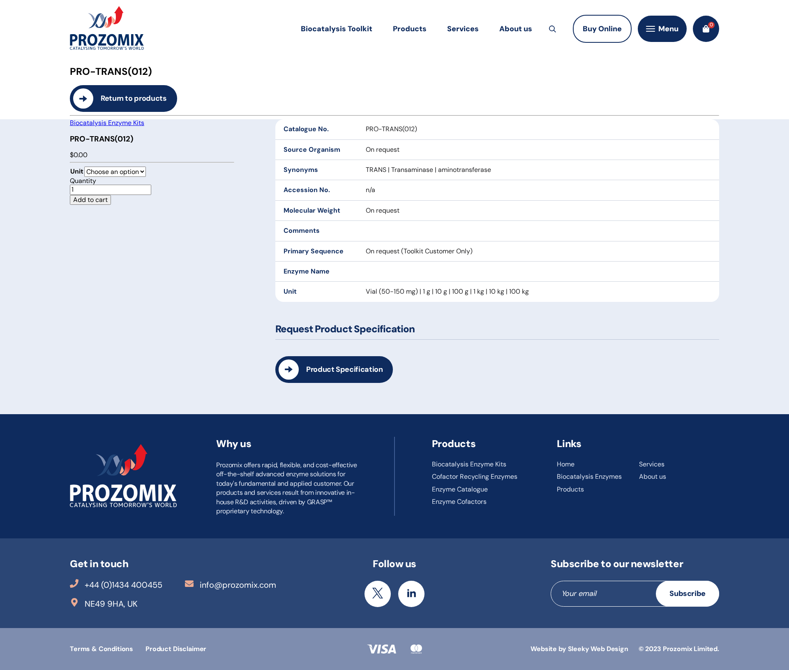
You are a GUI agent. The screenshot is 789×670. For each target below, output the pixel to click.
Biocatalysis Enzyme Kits (107, 122)
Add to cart (90, 199)
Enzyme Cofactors (459, 501)
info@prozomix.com (238, 585)
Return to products (134, 98)
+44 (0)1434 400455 (123, 585)
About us (515, 29)
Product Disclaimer (175, 648)
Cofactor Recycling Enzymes (474, 476)
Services (463, 29)
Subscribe (687, 593)
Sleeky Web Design (598, 648)
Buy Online (602, 29)
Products (410, 29)
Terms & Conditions (101, 648)
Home (565, 464)
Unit (76, 171)
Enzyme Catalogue (460, 489)
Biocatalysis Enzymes (589, 476)
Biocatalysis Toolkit (336, 29)
